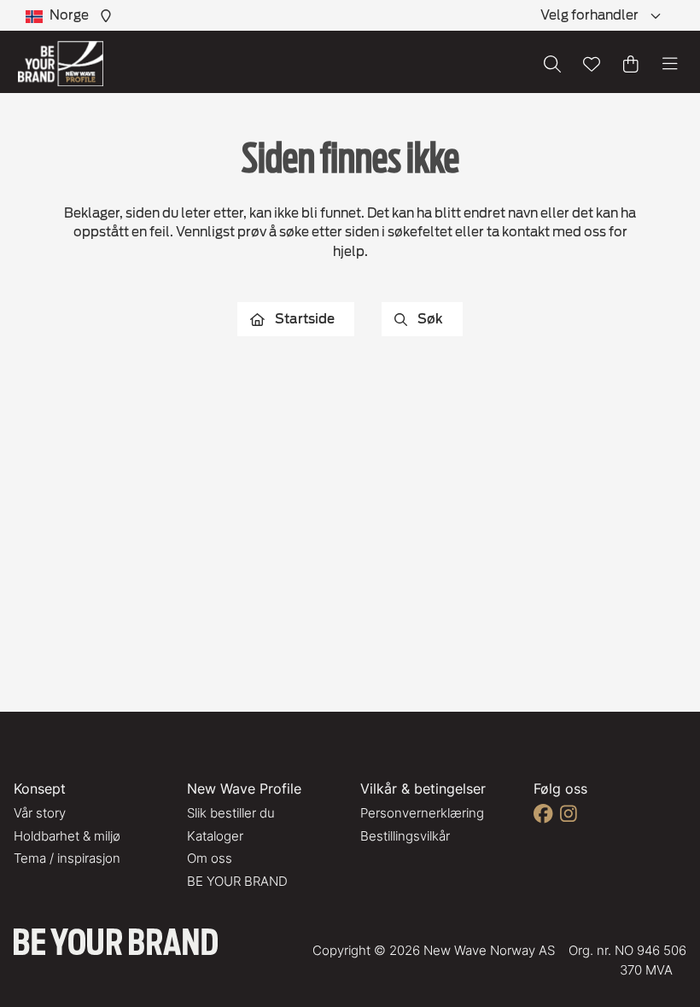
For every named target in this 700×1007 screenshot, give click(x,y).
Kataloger (215, 836)
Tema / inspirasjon (67, 858)
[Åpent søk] (552, 64)
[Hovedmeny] (670, 64)
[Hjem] (61, 63)
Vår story (40, 813)
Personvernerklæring (422, 813)
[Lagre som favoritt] (591, 64)
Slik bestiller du (231, 813)
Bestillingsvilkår (405, 836)
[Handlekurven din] (631, 64)
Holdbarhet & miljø (67, 836)
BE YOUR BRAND (237, 881)
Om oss (209, 858)
